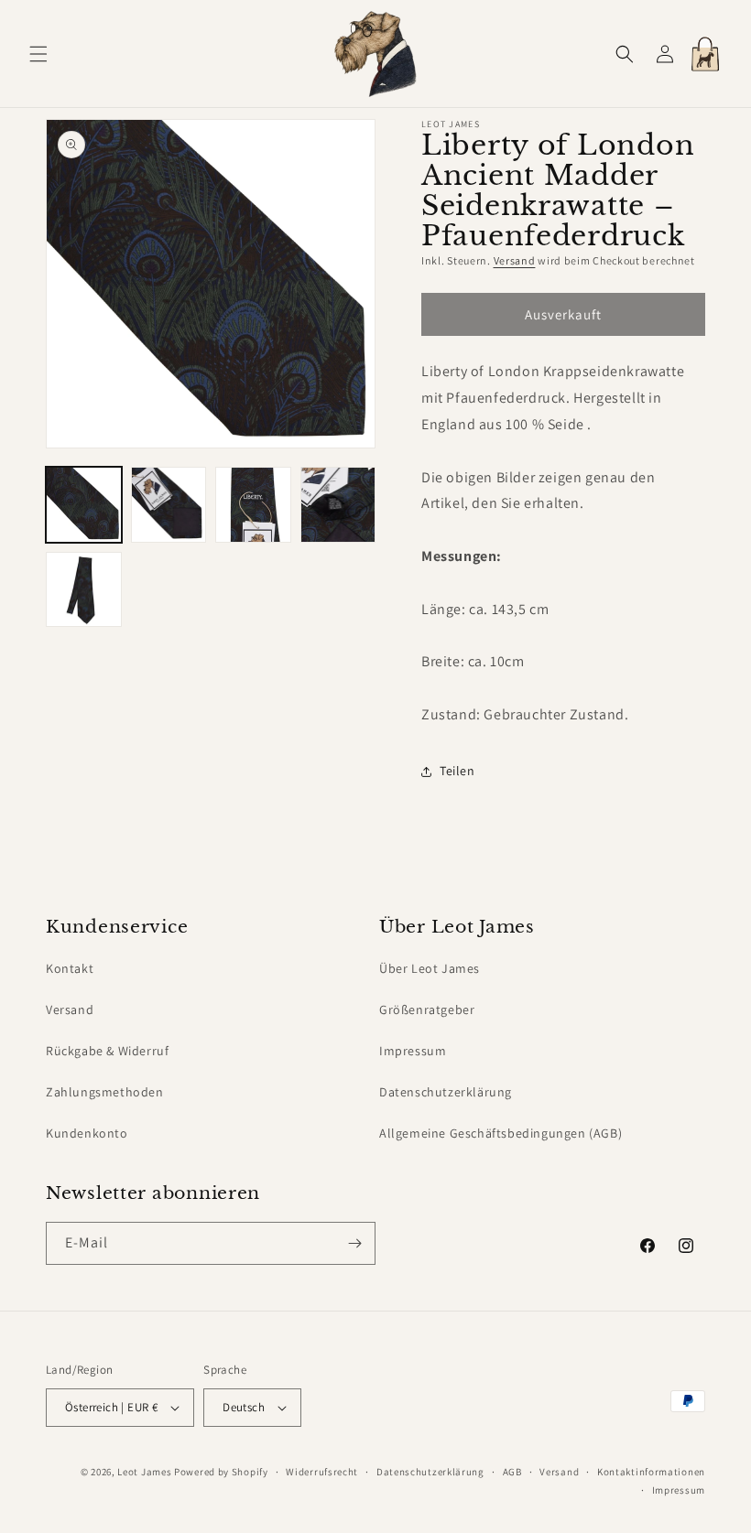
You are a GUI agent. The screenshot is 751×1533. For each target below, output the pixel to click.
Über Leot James (429, 968)
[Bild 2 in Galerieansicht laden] (169, 505)
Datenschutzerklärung (445, 1092)
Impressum (412, 1050)
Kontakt (69, 968)
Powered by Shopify (221, 1471)
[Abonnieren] (354, 1243)
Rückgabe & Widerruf (107, 1050)
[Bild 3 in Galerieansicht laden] (253, 505)
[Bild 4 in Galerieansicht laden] (338, 505)
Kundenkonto (87, 1133)
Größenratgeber (426, 1009)
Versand (515, 260)
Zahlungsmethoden (105, 1092)
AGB (512, 1471)
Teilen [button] (457, 770)
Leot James (144, 1471)
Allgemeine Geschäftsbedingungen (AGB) (500, 1133)
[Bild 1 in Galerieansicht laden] (84, 505)
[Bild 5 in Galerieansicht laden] (84, 590)
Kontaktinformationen (651, 1471)
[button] (38, 54)
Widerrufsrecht (322, 1471)
